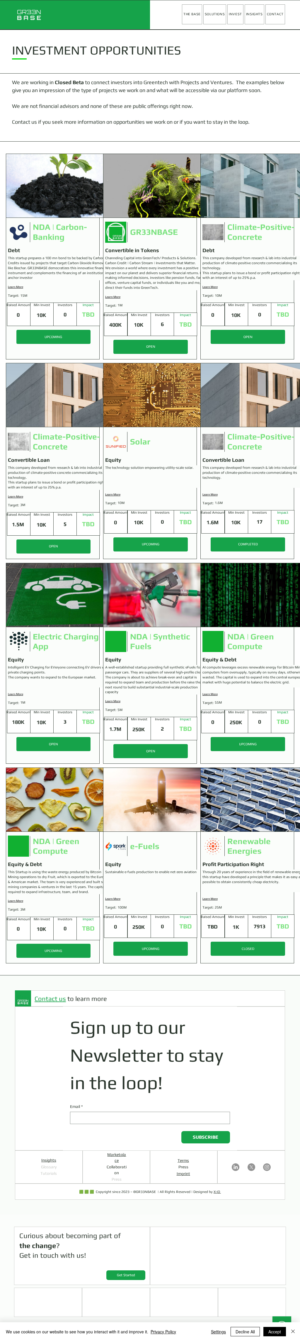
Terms (183, 1160)
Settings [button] (218, 1332)
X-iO (217, 1192)
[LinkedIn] (235, 1167)
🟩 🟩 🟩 (86, 1192)
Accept (274, 1332)
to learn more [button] (71, 998)
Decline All (245, 1332)
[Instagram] (267, 1167)
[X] (251, 1167)
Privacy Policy (163, 1332)
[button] (214, 14)
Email (76, 1106)
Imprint (183, 1173)
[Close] (292, 1331)
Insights (48, 1160)
